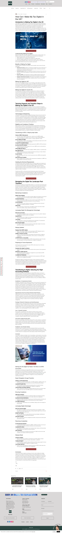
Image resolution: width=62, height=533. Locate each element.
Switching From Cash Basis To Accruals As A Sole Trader (31, 486)
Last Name (49, 501)
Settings (54, 531)
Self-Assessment (29, 8)
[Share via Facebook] (15, 468)
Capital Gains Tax (23, 8)
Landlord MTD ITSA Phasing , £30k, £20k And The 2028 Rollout (17, 486)
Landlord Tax (36, 8)
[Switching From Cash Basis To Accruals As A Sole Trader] (31, 480)
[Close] (60, 531)
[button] (49, 8)
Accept (58, 531)
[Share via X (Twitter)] (17, 468)
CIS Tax (41, 8)
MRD (16, 463)
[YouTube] (29, 2)
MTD (16, 465)
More (44, 8)
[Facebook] (25, 2)
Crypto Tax (17, 8)
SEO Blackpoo (37, 529)
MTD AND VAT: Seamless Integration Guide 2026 (44, 486)
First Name (43, 501)
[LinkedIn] (26, 2)
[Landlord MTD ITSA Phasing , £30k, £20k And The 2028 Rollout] (17, 480)
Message (42, 508)
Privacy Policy (33, 531)
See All (50, 475)
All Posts (12, 8)
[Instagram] (28, 2)
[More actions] (46, 14)
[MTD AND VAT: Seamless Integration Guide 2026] (45, 480)
